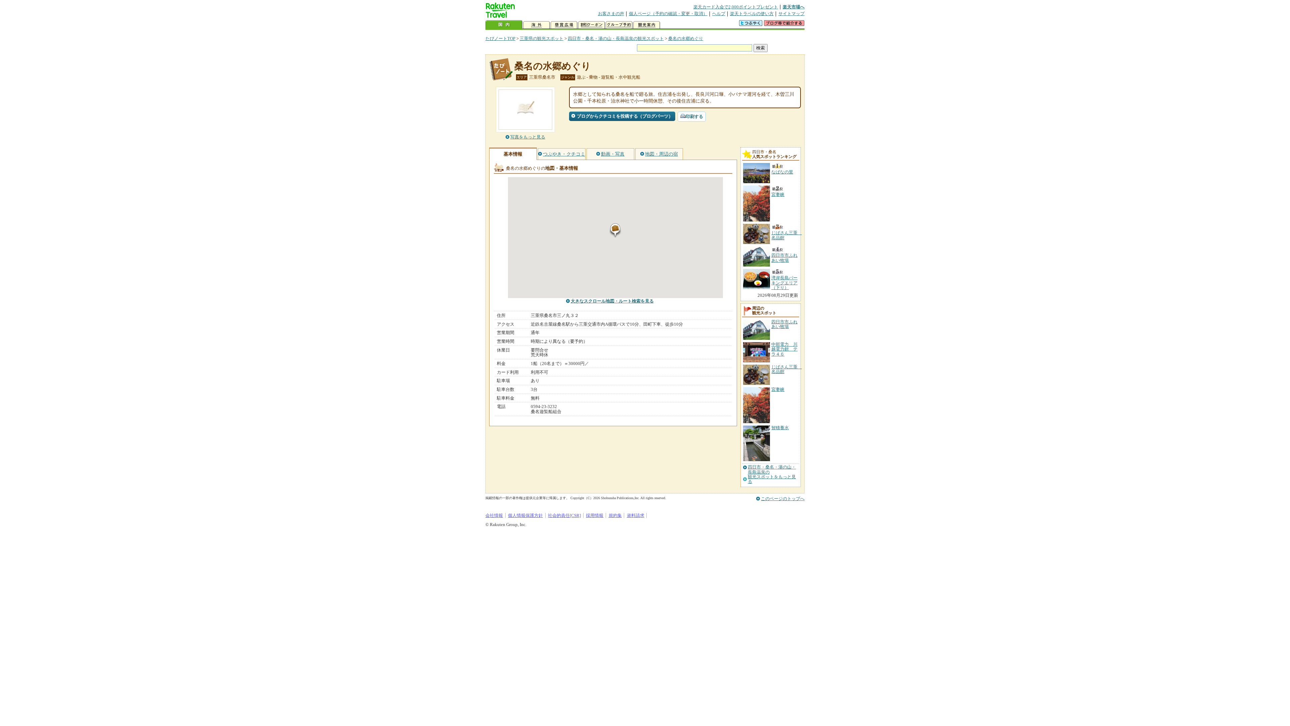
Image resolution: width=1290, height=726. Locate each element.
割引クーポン (591, 25)
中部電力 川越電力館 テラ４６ (784, 349)
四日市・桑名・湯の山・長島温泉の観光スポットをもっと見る (772, 474)
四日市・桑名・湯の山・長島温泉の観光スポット (616, 38)
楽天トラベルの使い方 (752, 13)
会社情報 (494, 515)
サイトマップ (791, 13)
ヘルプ (718, 13)
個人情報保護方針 (525, 515)
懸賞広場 (564, 25)
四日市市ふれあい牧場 (784, 324)
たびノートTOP (500, 38)
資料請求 (635, 515)
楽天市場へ (794, 6)
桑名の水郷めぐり (685, 38)
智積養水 (780, 427)
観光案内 (646, 25)
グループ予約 (619, 25)
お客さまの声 (611, 13)
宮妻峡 (777, 389)
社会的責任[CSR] (564, 515)
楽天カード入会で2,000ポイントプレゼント (735, 6)
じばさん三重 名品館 (786, 369)
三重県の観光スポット (541, 38)
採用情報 (594, 515)
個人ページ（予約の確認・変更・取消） (668, 13)
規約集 (615, 515)
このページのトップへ (783, 498)
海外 (536, 25)
